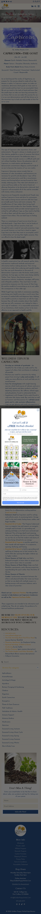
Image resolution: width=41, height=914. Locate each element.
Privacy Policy (9, 499)
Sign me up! (20, 502)
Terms (13, 499)
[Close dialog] (38, 410)
